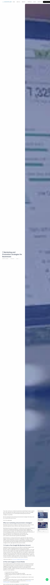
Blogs (34, 1)
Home (14, 1)
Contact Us (40, 1)
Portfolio (30, 1)
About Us (18, 1)
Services (23, 1)
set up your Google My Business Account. (20, 559)
